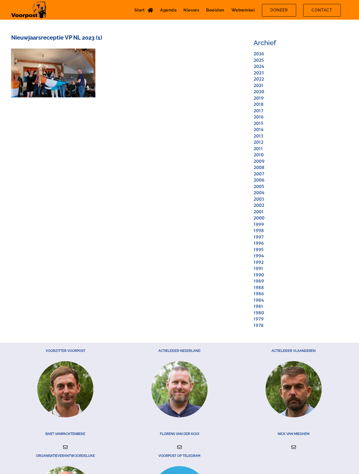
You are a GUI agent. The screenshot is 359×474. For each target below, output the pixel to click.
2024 (259, 66)
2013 (258, 136)
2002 (259, 205)
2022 (259, 79)
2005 (259, 186)
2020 (259, 91)
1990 (259, 275)
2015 (258, 123)
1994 (259, 255)
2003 (259, 199)
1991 (258, 268)
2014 (259, 129)
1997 (259, 237)
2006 (259, 180)
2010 (259, 154)
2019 (259, 98)
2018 (259, 104)
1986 (259, 293)
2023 (259, 72)
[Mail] (65, 447)
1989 (259, 281)
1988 (259, 287)
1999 (259, 224)
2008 (259, 167)
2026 (259, 53)
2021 (258, 85)
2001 (259, 211)
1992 (259, 262)
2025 (259, 60)
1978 (259, 325)
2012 (258, 142)
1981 (258, 306)
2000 (259, 218)
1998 (259, 230)
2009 (259, 161)
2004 (259, 192)
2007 (259, 174)
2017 (258, 110)
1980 (259, 312)
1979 (259, 319)
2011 (258, 148)
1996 (259, 243)
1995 (259, 249)
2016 (259, 117)
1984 (259, 300)
